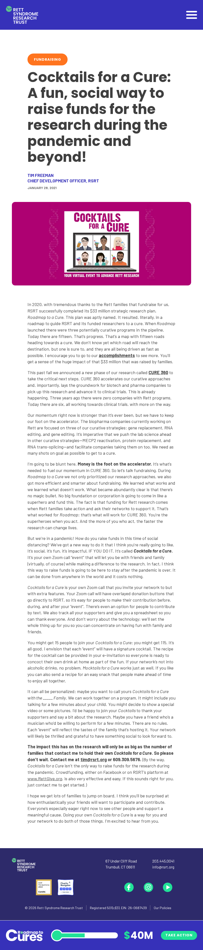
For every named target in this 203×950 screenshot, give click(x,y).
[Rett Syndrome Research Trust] (22, 15)
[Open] (191, 14)
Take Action (179, 935)
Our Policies (162, 908)
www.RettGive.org (44, 778)
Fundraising (47, 59)
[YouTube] (167, 887)
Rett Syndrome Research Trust (60, 908)
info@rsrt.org (163, 867)
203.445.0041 (163, 861)
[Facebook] (129, 887)
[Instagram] (148, 887)
